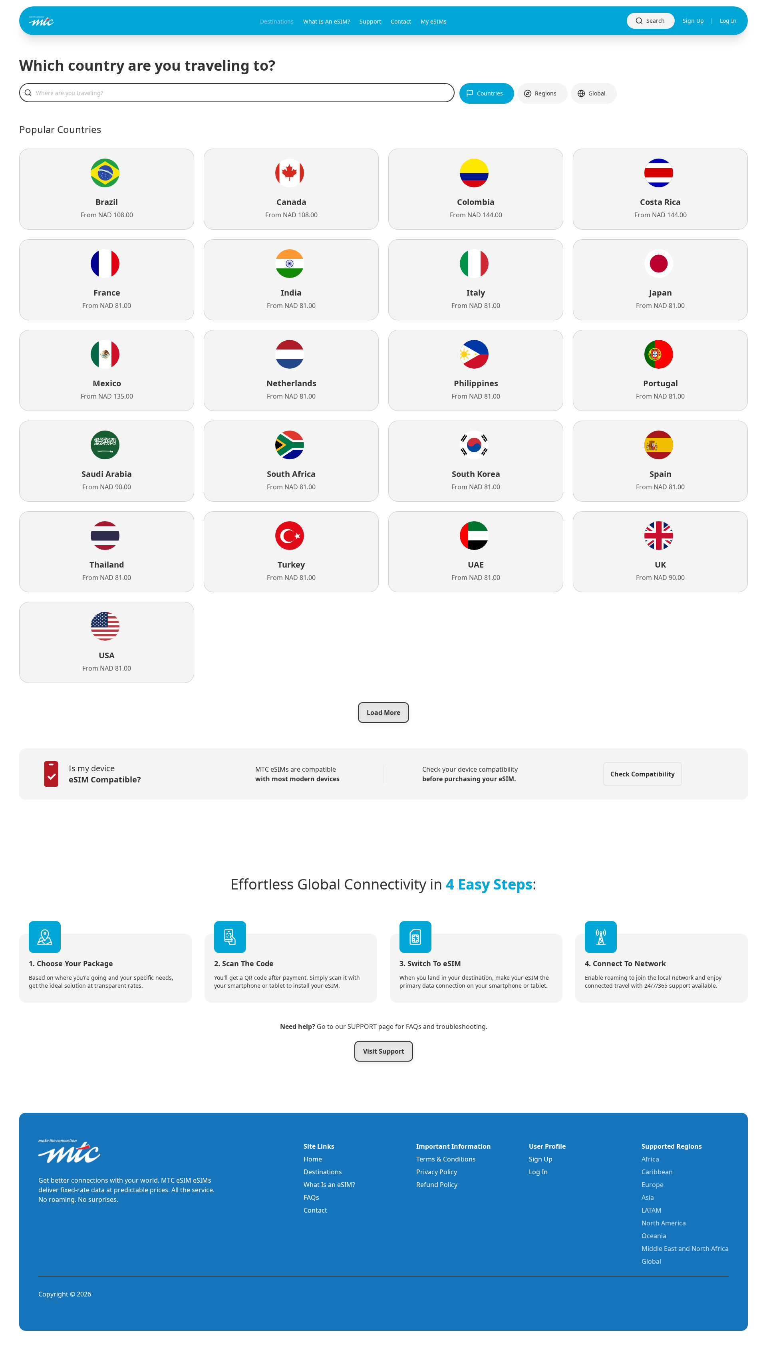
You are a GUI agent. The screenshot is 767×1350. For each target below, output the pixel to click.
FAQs (311, 1197)
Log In (728, 20)
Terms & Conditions (446, 1159)
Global (651, 1261)
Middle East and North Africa (685, 1248)
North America (664, 1223)
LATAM (652, 1210)
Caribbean (657, 1171)
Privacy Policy (436, 1171)
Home (313, 1159)
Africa (650, 1159)
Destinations (323, 1171)
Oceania (654, 1235)
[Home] (54, 21)
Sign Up (693, 20)
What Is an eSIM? (329, 1184)
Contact (315, 1210)
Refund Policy (436, 1184)
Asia (648, 1197)
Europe (653, 1184)
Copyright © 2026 (64, 1294)
